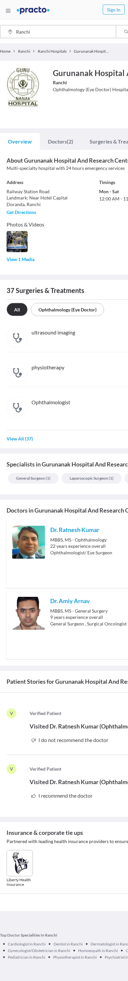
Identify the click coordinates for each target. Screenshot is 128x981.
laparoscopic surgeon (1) (92, 478)
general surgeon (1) (33, 478)
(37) (20, 438)
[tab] (20, 141)
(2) (60, 141)
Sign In (113, 10)
